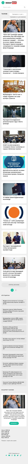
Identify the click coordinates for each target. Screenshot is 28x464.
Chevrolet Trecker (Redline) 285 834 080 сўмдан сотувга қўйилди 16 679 (13, 383)
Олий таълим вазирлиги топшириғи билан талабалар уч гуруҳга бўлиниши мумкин (13, 147)
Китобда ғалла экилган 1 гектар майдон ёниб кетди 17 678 (14, 339)
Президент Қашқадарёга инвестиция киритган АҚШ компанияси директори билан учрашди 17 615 (13, 356)
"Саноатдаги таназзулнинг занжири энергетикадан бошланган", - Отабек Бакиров (13, 71)
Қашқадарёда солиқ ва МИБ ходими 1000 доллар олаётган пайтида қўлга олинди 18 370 (13, 320)
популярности (22, 19)
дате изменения (22, 17)
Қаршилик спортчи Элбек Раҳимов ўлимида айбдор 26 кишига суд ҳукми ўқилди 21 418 (13, 311)
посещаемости (22, 22)
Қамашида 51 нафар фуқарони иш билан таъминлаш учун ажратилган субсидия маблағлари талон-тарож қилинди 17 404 (12, 374)
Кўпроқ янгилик (14, 284)
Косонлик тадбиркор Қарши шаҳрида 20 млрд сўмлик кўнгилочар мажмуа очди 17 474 (13, 365)
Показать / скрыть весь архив (8, 440)
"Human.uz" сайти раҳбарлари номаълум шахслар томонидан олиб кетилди (13, 222)
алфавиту (22, 25)
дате (21, 14)
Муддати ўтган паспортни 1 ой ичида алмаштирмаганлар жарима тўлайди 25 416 (13, 302)
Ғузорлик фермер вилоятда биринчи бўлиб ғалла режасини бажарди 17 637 (13, 347)
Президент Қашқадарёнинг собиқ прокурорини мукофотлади (12, 248)
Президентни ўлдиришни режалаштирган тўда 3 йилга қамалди (13, 121)
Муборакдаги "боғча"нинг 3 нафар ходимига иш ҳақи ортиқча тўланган (12, 96)
